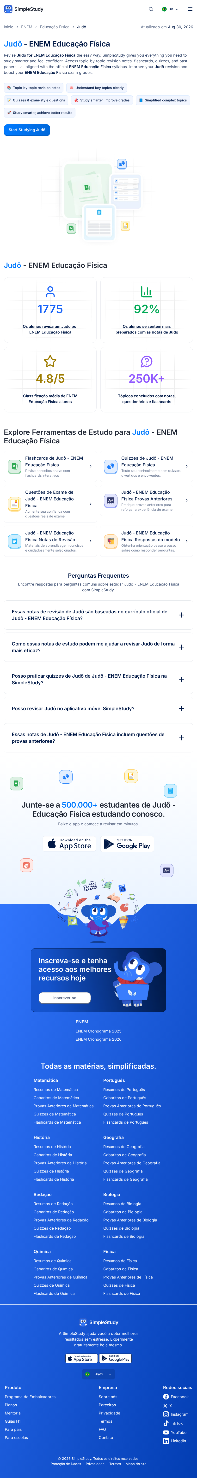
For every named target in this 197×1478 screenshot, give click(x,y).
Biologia (111, 1194)
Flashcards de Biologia (123, 1236)
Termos (105, 1421)
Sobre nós (108, 1396)
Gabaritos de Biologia (122, 1211)
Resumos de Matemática (56, 1089)
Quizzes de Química (52, 1285)
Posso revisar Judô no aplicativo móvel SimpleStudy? (73, 708)
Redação (43, 1194)
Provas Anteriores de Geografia (131, 1163)
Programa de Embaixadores (30, 1396)
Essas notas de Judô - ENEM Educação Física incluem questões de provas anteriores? (88, 738)
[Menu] (190, 9)
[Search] (150, 9)
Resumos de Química (53, 1260)
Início (8, 26)
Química (42, 1251)
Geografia (113, 1137)
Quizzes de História (51, 1171)
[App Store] (69, 844)
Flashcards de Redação (55, 1236)
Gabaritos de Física (120, 1269)
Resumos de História (52, 1146)
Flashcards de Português (125, 1122)
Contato (106, 1437)
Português (114, 1080)
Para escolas (16, 1437)
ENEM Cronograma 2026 (99, 1039)
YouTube (178, 1432)
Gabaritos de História (53, 1154)
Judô (81, 26)
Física (109, 1251)
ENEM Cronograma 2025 (99, 1031)
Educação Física (54, 26)
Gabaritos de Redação (54, 1211)
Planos (11, 1404)
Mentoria (13, 1413)
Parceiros (107, 1404)
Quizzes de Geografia (123, 1171)
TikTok (177, 1423)
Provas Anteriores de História (60, 1163)
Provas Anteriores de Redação (61, 1220)
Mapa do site (136, 1464)
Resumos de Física (120, 1260)
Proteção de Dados (66, 1464)
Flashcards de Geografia (125, 1179)
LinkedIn (178, 1440)
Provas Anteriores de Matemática (64, 1105)
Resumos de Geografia (124, 1146)
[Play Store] (127, 844)
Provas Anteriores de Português (132, 1105)
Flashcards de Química (54, 1293)
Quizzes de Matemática (55, 1114)
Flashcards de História (54, 1179)
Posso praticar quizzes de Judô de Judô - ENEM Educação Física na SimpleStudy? (89, 679)
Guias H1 (13, 1421)
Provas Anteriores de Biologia (130, 1220)
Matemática (46, 1080)
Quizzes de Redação (52, 1228)
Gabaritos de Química (53, 1269)
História (42, 1137)
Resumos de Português (124, 1089)
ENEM (26, 26)
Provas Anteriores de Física (128, 1277)
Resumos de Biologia (122, 1203)
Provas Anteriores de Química (60, 1277)
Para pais (13, 1429)
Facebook (180, 1396)
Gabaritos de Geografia (124, 1154)
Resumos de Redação (53, 1203)
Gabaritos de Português (124, 1097)
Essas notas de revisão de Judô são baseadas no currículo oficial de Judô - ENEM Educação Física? (89, 615)
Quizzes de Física (119, 1285)
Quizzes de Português (123, 1114)
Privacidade (109, 1413)
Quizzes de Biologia (121, 1228)
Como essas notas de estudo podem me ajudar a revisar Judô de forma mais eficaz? (93, 647)
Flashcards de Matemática (57, 1122)
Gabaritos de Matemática (56, 1097)
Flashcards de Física (121, 1293)
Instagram (180, 1414)
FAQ (102, 1429)
